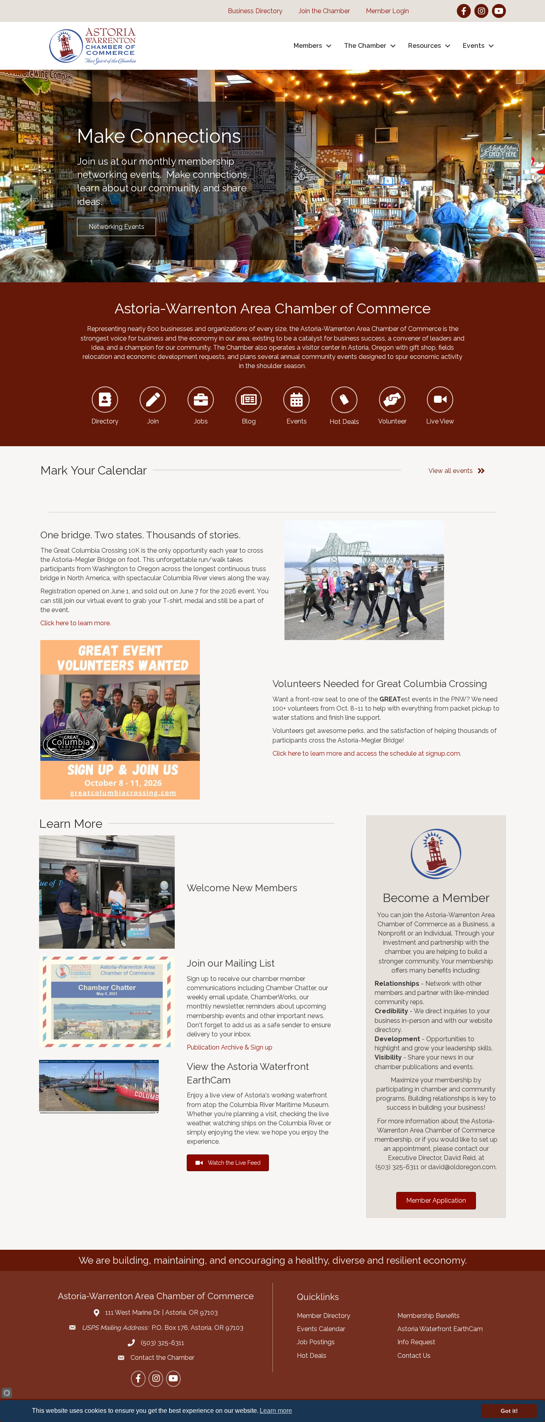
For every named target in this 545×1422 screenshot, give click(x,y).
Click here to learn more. (75, 623)
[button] (8, 176)
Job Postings (316, 1342)
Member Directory (323, 1316)
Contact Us (413, 1355)
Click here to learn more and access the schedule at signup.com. (366, 753)
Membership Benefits (428, 1316)
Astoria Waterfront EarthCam (440, 1329)
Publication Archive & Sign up (229, 1047)
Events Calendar (321, 1329)
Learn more (276, 1410)
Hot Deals (311, 1355)
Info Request (416, 1342)
